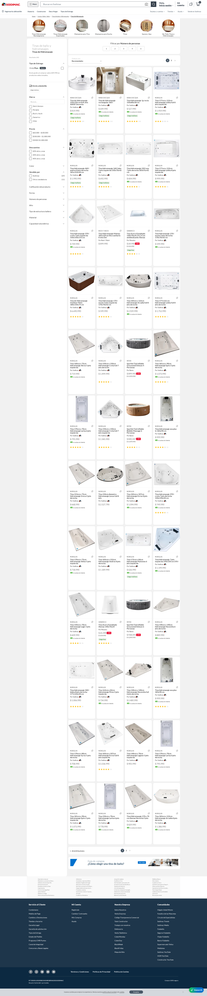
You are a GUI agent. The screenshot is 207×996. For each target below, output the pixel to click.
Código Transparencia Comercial (127, 917)
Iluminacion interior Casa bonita (84, 891)
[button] (98, 4)
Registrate (75, 910)
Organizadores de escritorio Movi (84, 888)
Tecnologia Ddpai (157, 890)
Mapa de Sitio (120, 952)
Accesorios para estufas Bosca (122, 884)
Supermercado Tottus (165, 944)
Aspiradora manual (43, 879)
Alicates (78, 893)
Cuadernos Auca (156, 882)
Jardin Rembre (42, 891)
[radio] (71, 121)
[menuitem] (156, 11)
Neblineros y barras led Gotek (122, 891)
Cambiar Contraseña (79, 914)
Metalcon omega (42, 893)
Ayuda (74, 921)
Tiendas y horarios (35, 921)
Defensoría (119, 929)
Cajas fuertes (41, 888)
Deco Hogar (53, 11)
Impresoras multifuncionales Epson (160, 888)
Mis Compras (77, 917)
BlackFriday (119, 948)
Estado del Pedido (35, 937)
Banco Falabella (163, 941)
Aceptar (136, 992)
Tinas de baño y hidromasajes (60, 16)
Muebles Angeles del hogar (83, 882)
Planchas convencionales (82, 884)
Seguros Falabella (163, 933)
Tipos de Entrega (67, 11)
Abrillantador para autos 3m (121, 882)
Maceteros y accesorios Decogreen (46, 881)
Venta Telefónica (121, 933)
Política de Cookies (121, 972)
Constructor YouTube (165, 960)
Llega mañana (34, 90)
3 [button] (123, 49)
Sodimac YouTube (164, 952)
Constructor (41, 11)
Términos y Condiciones (80, 972)
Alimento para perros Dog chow (160, 884)
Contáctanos (33, 910)
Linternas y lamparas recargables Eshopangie (122, 890)
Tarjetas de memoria (119, 886)
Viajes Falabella (163, 937)
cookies (121, 992)
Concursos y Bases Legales (38, 948)
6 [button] (140, 49)
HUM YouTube (162, 956)
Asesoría (31, 11)
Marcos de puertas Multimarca (46, 895)
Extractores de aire (43, 884)
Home (33, 16)
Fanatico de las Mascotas (166, 914)
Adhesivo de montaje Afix (45, 882)
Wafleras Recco (156, 879)
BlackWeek (119, 944)
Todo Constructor (121, 921)
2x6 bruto (155, 893)
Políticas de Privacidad (101, 972)
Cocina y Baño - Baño (44, 16)
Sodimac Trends (163, 921)
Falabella (160, 929)
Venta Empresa (120, 914)
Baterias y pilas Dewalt (120, 895)
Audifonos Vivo (118, 881)
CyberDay (118, 941)
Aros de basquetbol (119, 888)
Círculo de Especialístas (166, 917)
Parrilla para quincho (120, 893)
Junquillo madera (119, 879)
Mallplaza (161, 948)
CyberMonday (120, 937)
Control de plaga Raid (43, 890)
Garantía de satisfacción (38, 929)
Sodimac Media (163, 925)
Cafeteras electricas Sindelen (160, 891)
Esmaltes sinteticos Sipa (44, 886)
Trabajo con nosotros (122, 925)
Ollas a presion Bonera (158, 886)
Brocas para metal (157, 895)
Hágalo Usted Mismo (165, 910)
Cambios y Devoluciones (38, 917)
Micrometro (155, 881)
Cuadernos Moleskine (82, 895)
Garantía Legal (34, 925)
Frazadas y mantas (81, 890)
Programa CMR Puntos (37, 941)
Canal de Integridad (36, 944)
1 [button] (106, 49)
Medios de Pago (34, 914)
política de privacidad (109, 992)
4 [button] (132, 49)
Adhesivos (79, 879)
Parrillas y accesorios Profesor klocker (84, 886)
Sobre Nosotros (120, 910)
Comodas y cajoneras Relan (83, 881)
